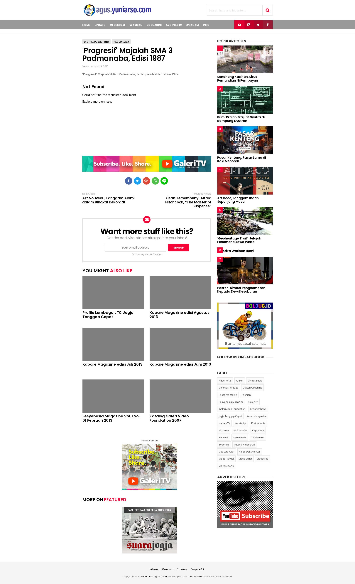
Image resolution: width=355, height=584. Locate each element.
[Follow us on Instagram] (249, 24)
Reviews (223, 437)
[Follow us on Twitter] (258, 24)
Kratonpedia (258, 423)
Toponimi (224, 444)
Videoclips (262, 458)
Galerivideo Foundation (232, 409)
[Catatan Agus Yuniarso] (117, 16)
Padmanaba (121, 42)
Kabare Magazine (257, 416)
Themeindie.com (197, 576)
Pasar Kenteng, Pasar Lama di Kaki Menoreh (241, 159)
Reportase (258, 430)
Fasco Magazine (228, 394)
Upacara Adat (226, 451)
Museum (224, 430)
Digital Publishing (96, 42)
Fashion (246, 394)
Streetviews (239, 437)
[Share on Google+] (146, 181)
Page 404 (198, 569)
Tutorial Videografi (244, 444)
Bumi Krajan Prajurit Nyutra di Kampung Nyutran (241, 119)
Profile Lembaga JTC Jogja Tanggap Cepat (107, 314)
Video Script (245, 458)
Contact (168, 569)
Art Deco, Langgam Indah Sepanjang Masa (238, 200)
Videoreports (226, 465)
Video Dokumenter (249, 451)
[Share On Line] (164, 181)
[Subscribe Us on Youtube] (239, 24)
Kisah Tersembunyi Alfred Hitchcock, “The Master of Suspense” (188, 202)
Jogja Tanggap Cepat (230, 416)
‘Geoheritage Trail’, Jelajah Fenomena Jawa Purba (239, 240)
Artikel (239, 380)
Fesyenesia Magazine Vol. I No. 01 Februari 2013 (111, 418)
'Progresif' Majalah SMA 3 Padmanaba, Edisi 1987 (127, 54)
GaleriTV (253, 402)
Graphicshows (258, 409)
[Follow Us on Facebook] (268, 24)
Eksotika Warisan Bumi (235, 251)
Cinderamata (255, 380)
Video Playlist (226, 458)
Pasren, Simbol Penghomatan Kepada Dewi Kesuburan (241, 290)
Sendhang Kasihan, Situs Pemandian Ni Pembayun (237, 78)
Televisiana (257, 437)
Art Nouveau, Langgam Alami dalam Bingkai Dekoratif (108, 200)
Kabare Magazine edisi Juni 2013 (180, 364)
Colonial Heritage (228, 387)
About (154, 569)
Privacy (182, 569)
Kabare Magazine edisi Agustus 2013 (179, 314)
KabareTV (224, 423)
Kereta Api (240, 423)
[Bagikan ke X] (137, 181)
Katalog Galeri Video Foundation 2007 (169, 418)
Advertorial (225, 380)
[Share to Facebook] (128, 181)
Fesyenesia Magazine (231, 402)
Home (86, 25)
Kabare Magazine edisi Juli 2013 (112, 364)
